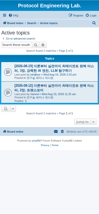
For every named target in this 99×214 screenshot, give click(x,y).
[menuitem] (13, 15)
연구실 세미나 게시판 (40, 77)
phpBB (36, 140)
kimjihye (35, 74)
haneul (34, 94)
